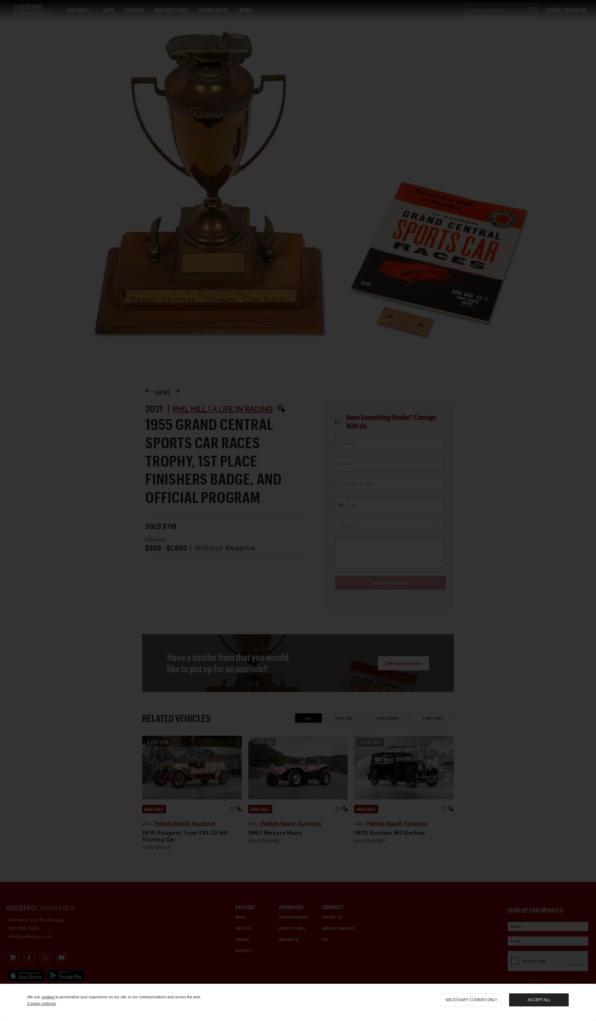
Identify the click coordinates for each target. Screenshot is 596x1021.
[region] (298, 1002)
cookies (48, 997)
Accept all (539, 1000)
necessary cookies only (471, 1000)
